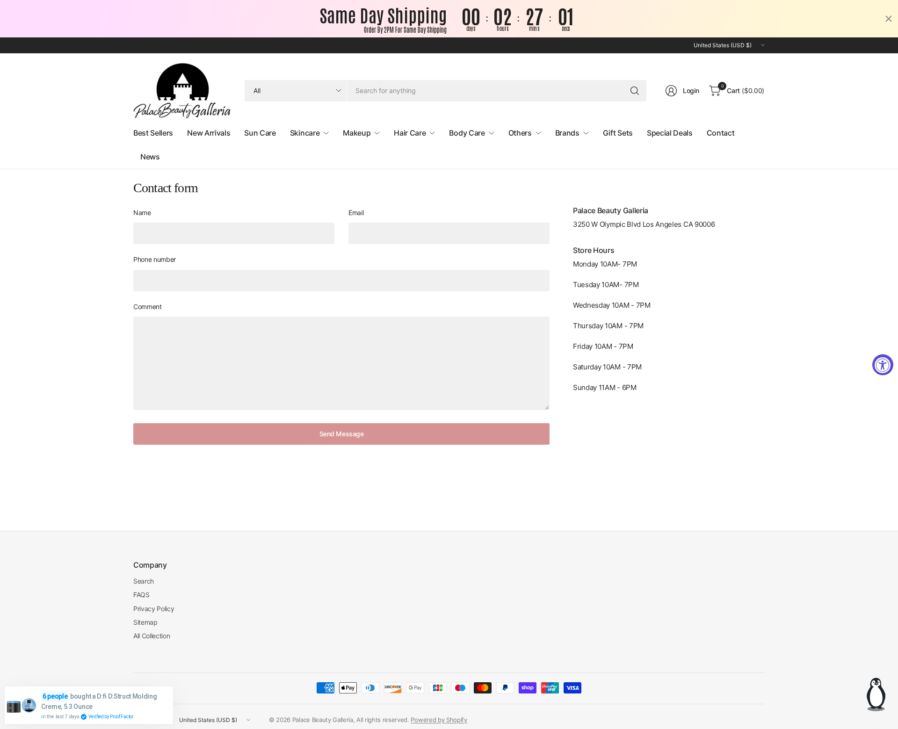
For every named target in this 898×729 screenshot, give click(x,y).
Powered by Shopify (439, 719)
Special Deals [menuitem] (670, 132)
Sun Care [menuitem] (259, 132)
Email (355, 213)
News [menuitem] (150, 156)
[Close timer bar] (888, 18)
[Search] (634, 90)
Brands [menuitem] (567, 132)
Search (143, 581)
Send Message (341, 434)
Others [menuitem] (520, 132)
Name (142, 213)
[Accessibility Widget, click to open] (882, 364)
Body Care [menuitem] (467, 132)
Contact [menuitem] (721, 132)
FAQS (141, 595)
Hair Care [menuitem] (410, 132)
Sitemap (145, 622)
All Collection (151, 636)
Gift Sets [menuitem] (618, 132)
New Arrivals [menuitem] (208, 132)
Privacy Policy (153, 609)
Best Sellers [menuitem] (153, 132)
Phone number (154, 259)
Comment (147, 306)
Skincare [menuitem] (304, 132)
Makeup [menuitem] (356, 132)
